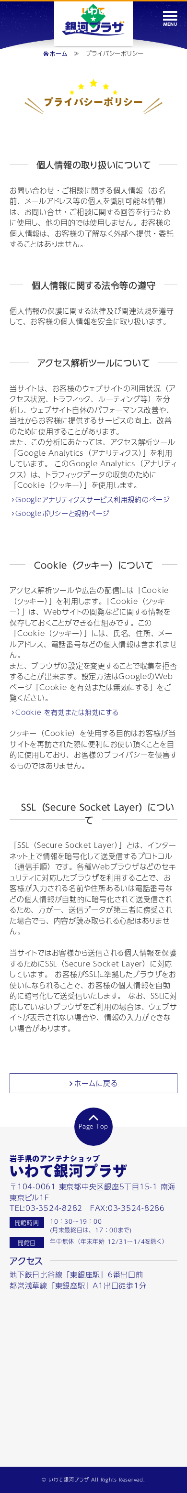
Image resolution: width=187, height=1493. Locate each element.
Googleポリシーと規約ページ (63, 513)
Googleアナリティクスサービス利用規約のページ (93, 499)
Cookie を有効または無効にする (68, 712)
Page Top (93, 1126)
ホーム (58, 53)
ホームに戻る (96, 1082)
